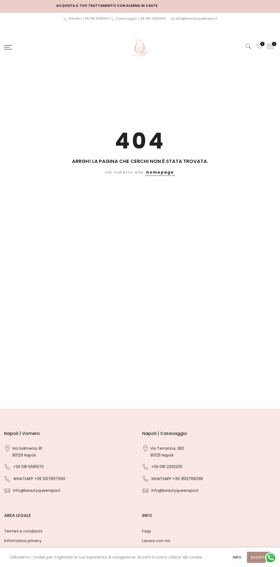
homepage (160, 172)
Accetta (259, 557)
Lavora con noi (156, 540)
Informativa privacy (23, 540)
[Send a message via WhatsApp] (270, 557)
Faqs (146, 531)
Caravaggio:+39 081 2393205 (141, 18)
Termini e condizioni (23, 531)
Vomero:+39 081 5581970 (89, 18)
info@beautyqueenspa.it (196, 18)
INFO (237, 557)
